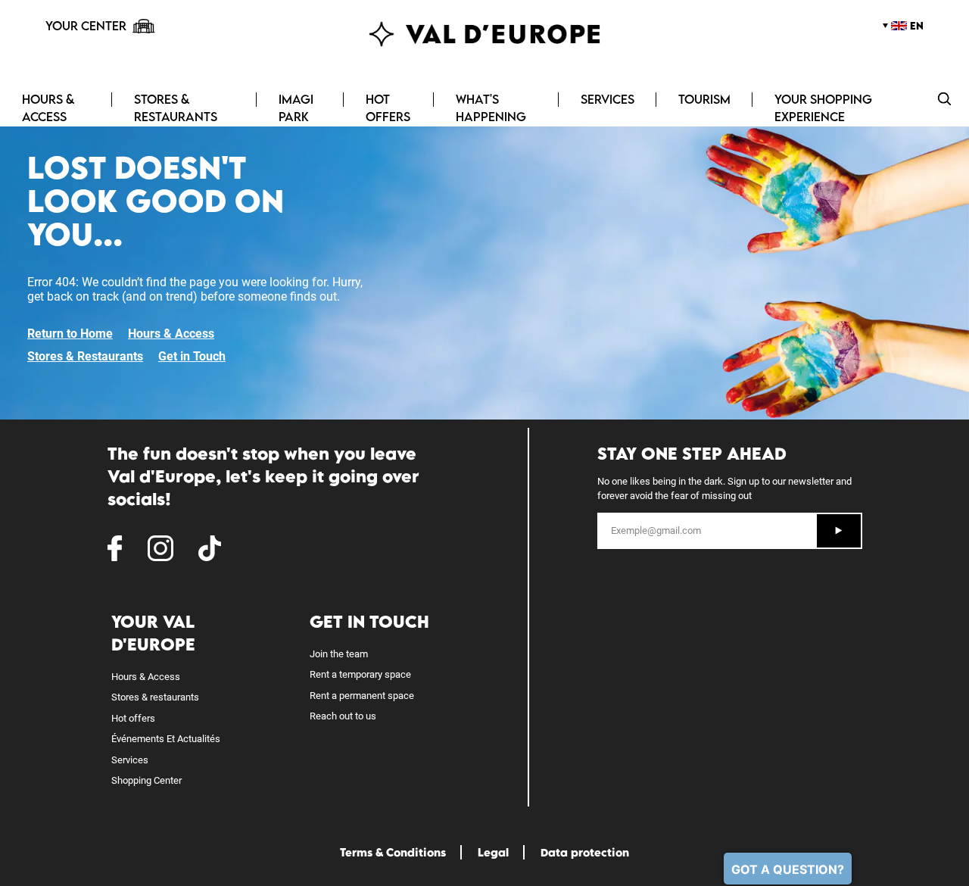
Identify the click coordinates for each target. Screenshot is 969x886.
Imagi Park (296, 108)
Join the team (339, 654)
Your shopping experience (823, 108)
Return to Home (70, 333)
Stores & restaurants (155, 697)
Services (607, 99)
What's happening (491, 108)
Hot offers (388, 108)
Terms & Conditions (393, 852)
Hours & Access (48, 108)
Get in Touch (192, 356)
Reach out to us (343, 716)
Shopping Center (146, 780)
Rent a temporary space (360, 674)
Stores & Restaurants (175, 108)
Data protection (585, 852)
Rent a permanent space (362, 695)
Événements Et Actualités (165, 738)
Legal (493, 852)
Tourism (704, 99)
